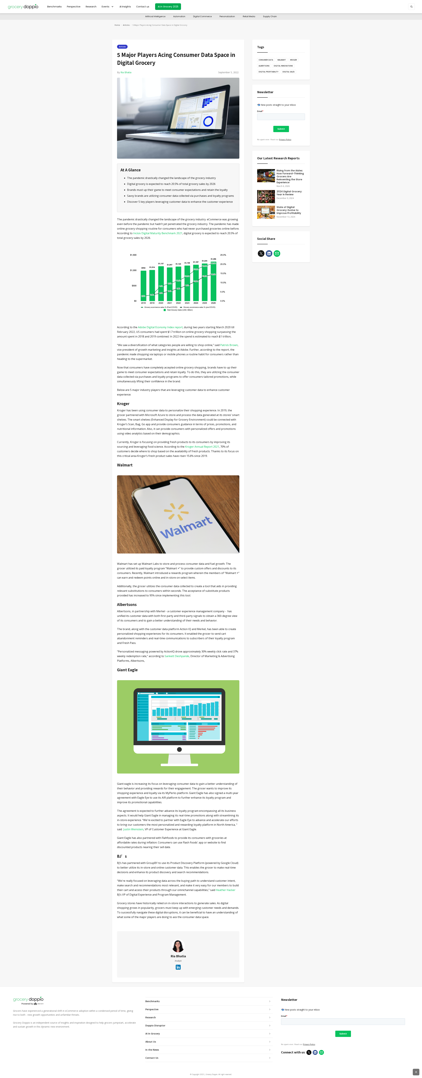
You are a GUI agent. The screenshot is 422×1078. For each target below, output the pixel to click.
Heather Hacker (225, 890)
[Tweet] (261, 252)
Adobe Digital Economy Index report (160, 327)
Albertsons (264, 66)
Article (122, 46)
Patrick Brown (229, 345)
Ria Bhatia (126, 72)
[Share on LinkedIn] (269, 252)
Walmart (281, 60)
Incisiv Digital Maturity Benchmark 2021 (157, 233)
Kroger (293, 60)
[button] (108, 6)
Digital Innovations (283, 66)
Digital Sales (289, 72)
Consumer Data (266, 60)
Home (117, 25)
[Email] (277, 252)
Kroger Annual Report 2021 (202, 446)
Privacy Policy (285, 139)
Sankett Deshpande (177, 656)
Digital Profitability (268, 72)
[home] (23, 6)
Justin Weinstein (133, 829)
